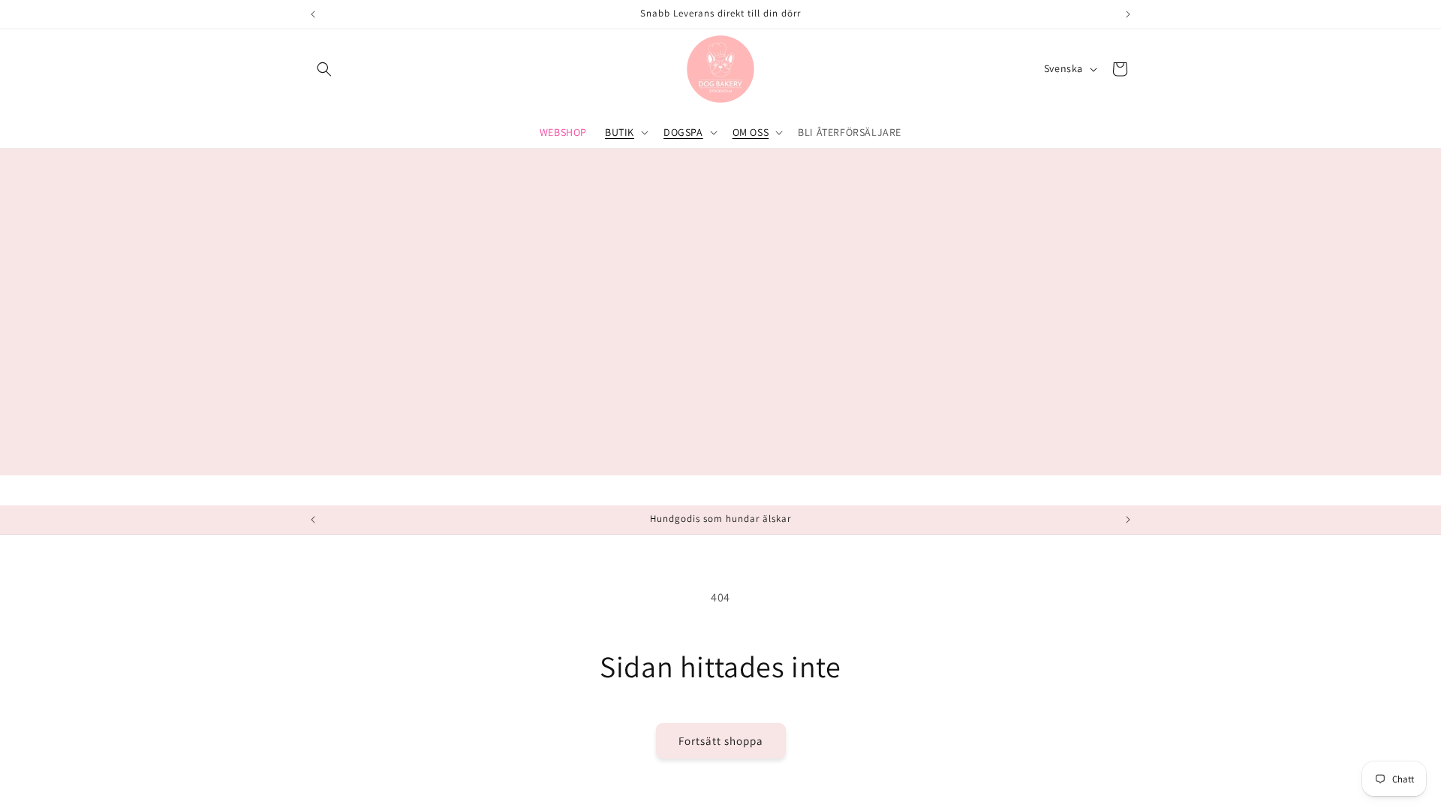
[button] (324, 69)
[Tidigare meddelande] (312, 14)
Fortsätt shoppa (720, 741)
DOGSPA (683, 132)
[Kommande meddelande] (1128, 14)
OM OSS (751, 132)
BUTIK (619, 132)
